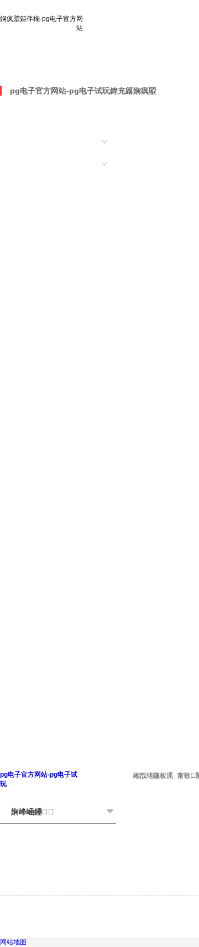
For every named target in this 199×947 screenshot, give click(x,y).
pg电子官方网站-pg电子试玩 (59, 66)
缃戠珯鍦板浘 (153, 775)
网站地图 (13, 942)
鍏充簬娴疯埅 (133, 90)
